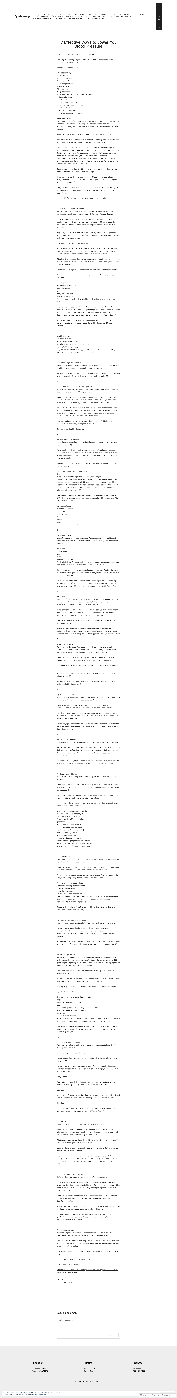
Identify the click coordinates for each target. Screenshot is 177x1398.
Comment (113, 1335)
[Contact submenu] (40, 14)
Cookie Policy (42, 1394)
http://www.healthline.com (71, 68)
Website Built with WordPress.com (88, 1381)
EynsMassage (22, 16)
